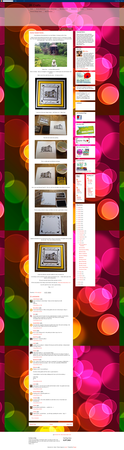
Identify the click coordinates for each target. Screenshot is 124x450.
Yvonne (34, 350)
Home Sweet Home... (84, 267)
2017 (79, 223)
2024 (79, 209)
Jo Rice (34, 405)
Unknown (35, 367)
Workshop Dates (64, 9)
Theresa (35, 330)
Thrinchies (79, 191)
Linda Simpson (36, 299)
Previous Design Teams (36, 11)
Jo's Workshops (53, 9)
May (80, 271)
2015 (79, 227)
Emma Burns (36, 308)
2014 (79, 229)
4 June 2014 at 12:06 (37, 388)
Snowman (79, 198)
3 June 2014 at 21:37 (37, 328)
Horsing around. (82, 259)
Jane (34, 314)
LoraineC (35, 397)
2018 (79, 221)
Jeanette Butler (36, 323)
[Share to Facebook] (49, 292)
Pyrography (89, 9)
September (82, 236)
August (81, 238)
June (80, 242)
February (81, 277)
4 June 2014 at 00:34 (37, 364)
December (81, 231)
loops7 (66, 447)
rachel (34, 343)
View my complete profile (82, 68)
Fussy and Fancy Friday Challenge (90, 189)
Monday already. (83, 263)
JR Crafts (35, 5)
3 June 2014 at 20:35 (37, 311)
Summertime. (82, 247)
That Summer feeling (84, 249)
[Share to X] (47, 292)
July (80, 240)
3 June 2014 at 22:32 (37, 340)
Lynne (34, 384)
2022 (79, 213)
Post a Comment (35, 418)
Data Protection (48, 11)
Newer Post (33, 424)
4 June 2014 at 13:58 (37, 395)
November (81, 233)
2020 (79, 217)
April (80, 273)
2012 (79, 284)
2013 (79, 282)
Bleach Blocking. (82, 261)
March (80, 275)
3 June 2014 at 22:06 (37, 334)
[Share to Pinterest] (50, 292)
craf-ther (79, 197)
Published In (74, 9)
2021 (79, 215)
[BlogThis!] (46, 292)
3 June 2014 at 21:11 (37, 320)
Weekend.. (81, 257)
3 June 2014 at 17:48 (37, 305)
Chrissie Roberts (36, 391)
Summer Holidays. (83, 255)
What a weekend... (83, 253)
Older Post (69, 424)
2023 (79, 211)
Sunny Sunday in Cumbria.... (83, 245)
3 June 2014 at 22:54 (37, 357)
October (81, 234)
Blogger (74, 447)
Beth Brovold (36, 359)
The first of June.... (83, 269)
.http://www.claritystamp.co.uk (64, 282)
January (81, 279)
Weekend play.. (82, 251)
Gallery (82, 9)
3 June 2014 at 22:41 (37, 348)
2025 (79, 207)
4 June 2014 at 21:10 (37, 402)
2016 (79, 225)
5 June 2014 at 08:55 (37, 415)
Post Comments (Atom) (54, 428)
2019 (79, 219)
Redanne (79, 181)
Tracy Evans (78, 190)
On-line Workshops (41, 9)
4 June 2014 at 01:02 (37, 381)
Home (31, 9)
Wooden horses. (82, 265)
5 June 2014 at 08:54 (37, 409)
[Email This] (45, 292)
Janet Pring (35, 337)
